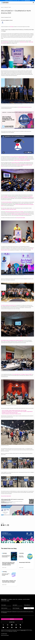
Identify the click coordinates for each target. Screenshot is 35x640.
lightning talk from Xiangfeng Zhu (27, 197)
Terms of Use (15, 631)
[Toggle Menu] (33, 2)
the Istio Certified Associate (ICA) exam (24, 107)
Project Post (7, 7)
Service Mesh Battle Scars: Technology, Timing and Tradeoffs (22, 374)
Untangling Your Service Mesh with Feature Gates (10, 412)
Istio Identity (6, 196)
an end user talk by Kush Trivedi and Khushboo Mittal (18, 156)
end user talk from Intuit (15, 162)
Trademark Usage (23, 630)
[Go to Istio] (2, 22)
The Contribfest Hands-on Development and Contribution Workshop (12, 340)
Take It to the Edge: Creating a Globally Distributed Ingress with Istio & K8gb (14, 410)
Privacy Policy (5, 612)
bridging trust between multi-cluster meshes (9, 209)
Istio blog (11, 26)
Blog (2, 7)
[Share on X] (5, 525)
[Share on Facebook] (3, 525)
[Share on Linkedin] (1, 525)
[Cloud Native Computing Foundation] (5, 2)
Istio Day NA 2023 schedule (20, 217)
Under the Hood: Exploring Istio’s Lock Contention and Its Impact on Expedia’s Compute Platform (17, 411)
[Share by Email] (8, 525)
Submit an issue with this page (5, 635)
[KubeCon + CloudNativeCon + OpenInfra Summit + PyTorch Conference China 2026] (17, 537)
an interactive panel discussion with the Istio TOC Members (14, 211)
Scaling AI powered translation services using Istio (22, 160)
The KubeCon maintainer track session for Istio (8, 305)
